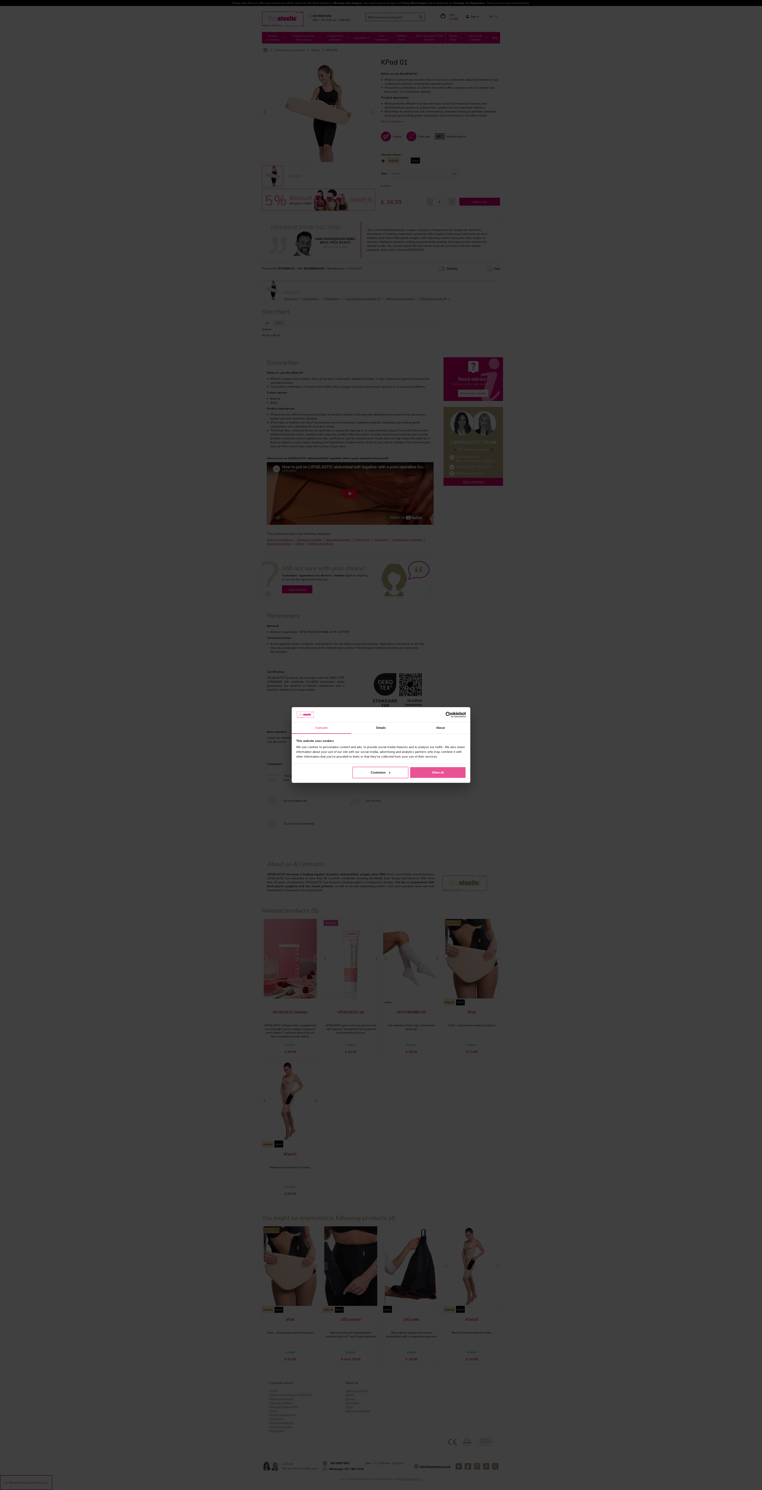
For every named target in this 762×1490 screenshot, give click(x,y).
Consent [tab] (321, 727)
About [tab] (440, 727)
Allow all (438, 772)
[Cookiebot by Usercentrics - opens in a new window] (448, 715)
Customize (378, 772)
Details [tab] (381, 727)
